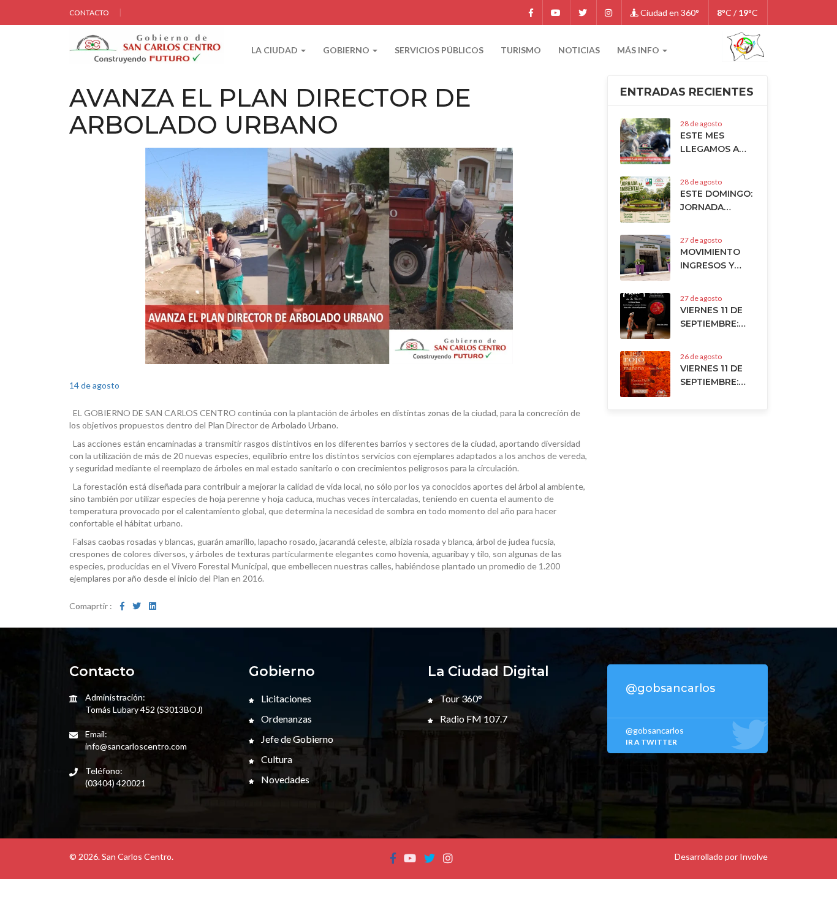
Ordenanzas (285, 718)
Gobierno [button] (347, 50)
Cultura (275, 759)
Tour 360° (460, 698)
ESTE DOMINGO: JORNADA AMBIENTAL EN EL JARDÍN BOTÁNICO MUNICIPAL (716, 201)
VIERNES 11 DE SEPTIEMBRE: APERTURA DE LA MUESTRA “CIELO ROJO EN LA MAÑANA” (717, 376)
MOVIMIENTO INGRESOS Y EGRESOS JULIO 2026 (715, 259)
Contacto (89, 12)
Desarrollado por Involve (721, 856)
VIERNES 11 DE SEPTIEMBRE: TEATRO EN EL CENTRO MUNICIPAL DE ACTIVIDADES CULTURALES (713, 317)
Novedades (284, 779)
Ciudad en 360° (668, 12)
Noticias (579, 50)
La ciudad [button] (275, 50)
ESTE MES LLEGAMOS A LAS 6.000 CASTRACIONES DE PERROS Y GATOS (715, 143)
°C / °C (737, 12)
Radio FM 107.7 (472, 718)
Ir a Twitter (651, 741)
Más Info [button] (639, 50)
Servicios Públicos (439, 50)
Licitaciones (285, 698)
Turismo (521, 50)
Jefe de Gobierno (296, 739)
